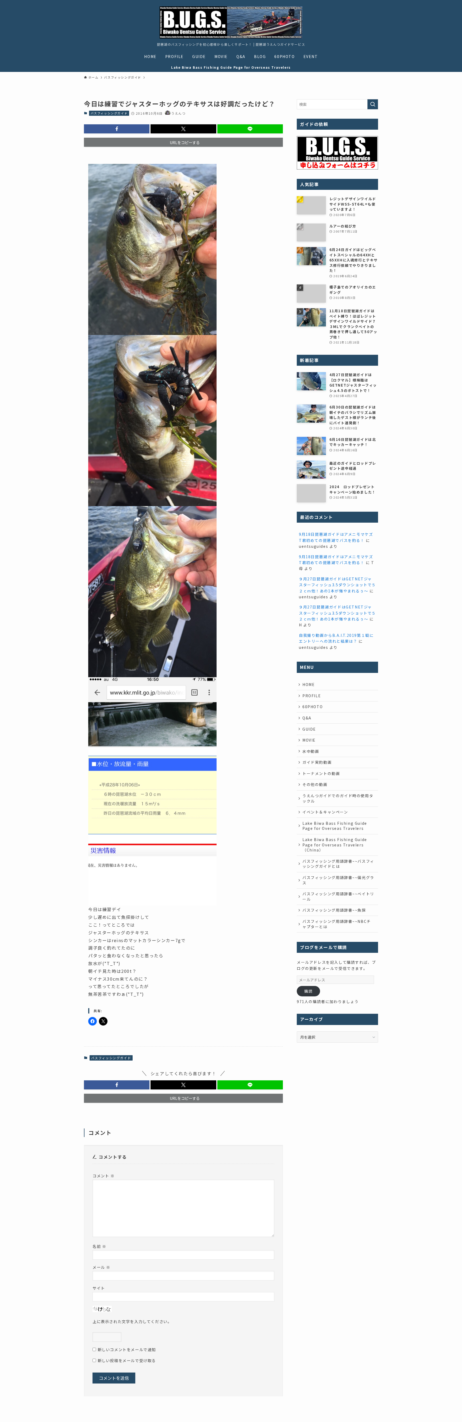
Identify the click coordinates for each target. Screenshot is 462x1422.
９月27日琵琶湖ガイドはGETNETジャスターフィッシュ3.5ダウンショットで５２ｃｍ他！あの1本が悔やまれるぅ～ (337, 585)
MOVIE (309, 740)
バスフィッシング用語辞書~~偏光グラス (338, 880)
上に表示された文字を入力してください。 (132, 1321)
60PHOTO (312, 706)
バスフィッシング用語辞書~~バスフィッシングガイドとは (338, 863)
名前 (99, 1246)
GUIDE (309, 729)
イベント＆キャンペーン (325, 812)
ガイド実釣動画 (317, 762)
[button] (116, 128)
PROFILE (311, 695)
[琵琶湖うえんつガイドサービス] (231, 22)
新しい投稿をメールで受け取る (127, 1360)
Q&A (306, 717)
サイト (99, 1288)
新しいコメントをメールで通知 (127, 1349)
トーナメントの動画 (321, 773)
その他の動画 (315, 784)
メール (101, 1267)
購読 (308, 991)
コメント (104, 1175)
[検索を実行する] (372, 104)
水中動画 (310, 751)
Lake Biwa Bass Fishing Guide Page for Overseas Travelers (334, 825)
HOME (308, 684)
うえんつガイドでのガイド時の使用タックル (337, 798)
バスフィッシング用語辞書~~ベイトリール (338, 896)
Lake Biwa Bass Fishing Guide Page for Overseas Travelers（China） (334, 845)
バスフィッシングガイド (109, 113)
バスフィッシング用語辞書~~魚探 (334, 910)
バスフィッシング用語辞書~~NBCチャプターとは (336, 924)
